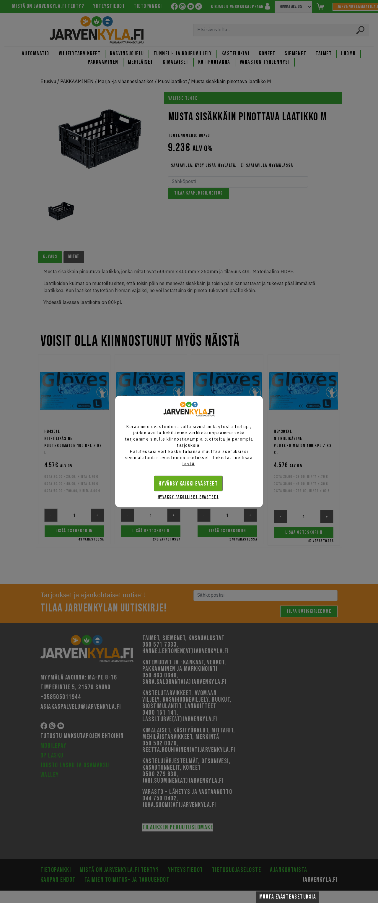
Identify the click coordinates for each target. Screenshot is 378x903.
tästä (188, 464)
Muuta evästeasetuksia (287, 897)
